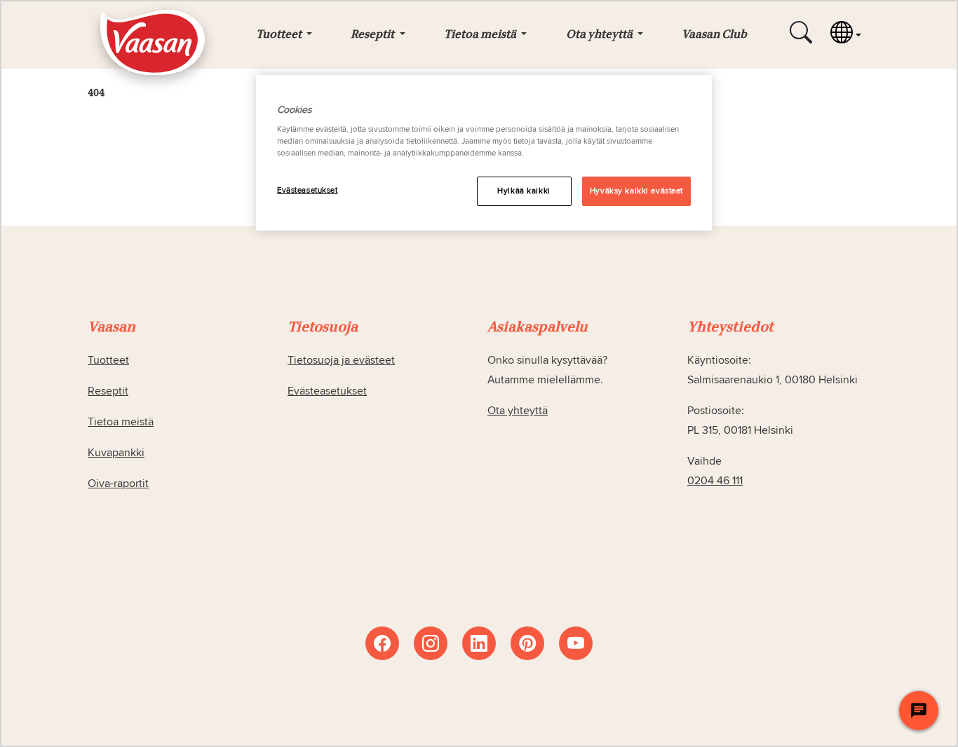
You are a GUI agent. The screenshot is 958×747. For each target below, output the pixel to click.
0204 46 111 (715, 481)
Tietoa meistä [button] (481, 35)
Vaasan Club (714, 35)
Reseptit (108, 391)
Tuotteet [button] (280, 35)
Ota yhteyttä (517, 411)
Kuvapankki (116, 453)
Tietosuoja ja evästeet (341, 360)
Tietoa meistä (121, 422)
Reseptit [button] (373, 35)
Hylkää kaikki (523, 191)
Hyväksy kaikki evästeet (636, 191)
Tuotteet (108, 360)
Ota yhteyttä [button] (600, 35)
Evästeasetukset (307, 190)
